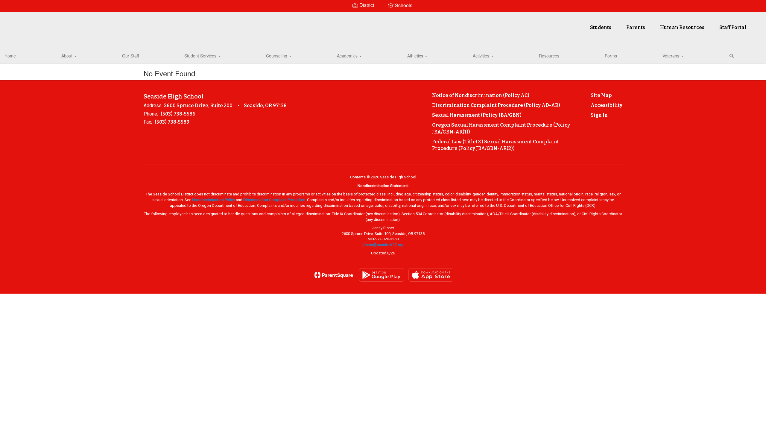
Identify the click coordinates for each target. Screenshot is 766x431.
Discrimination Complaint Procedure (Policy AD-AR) (496, 105)
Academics (348, 56)
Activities (481, 56)
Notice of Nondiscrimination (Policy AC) (480, 95)
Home (10, 56)
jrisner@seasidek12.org (383, 244)
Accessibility (606, 105)
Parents (635, 27)
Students (600, 27)
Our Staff (130, 56)
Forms (611, 56)
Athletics (415, 56)
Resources (549, 56)
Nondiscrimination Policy (213, 200)
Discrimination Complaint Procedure (274, 200)
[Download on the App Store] (430, 275)
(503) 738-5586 (178, 114)
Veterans (671, 56)
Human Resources (682, 27)
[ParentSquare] (334, 275)
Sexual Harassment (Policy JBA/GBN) (477, 115)
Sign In (599, 115)
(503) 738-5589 (172, 122)
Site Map (601, 95)
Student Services (201, 56)
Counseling (277, 56)
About (67, 56)
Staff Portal (732, 27)
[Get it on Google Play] (381, 275)
